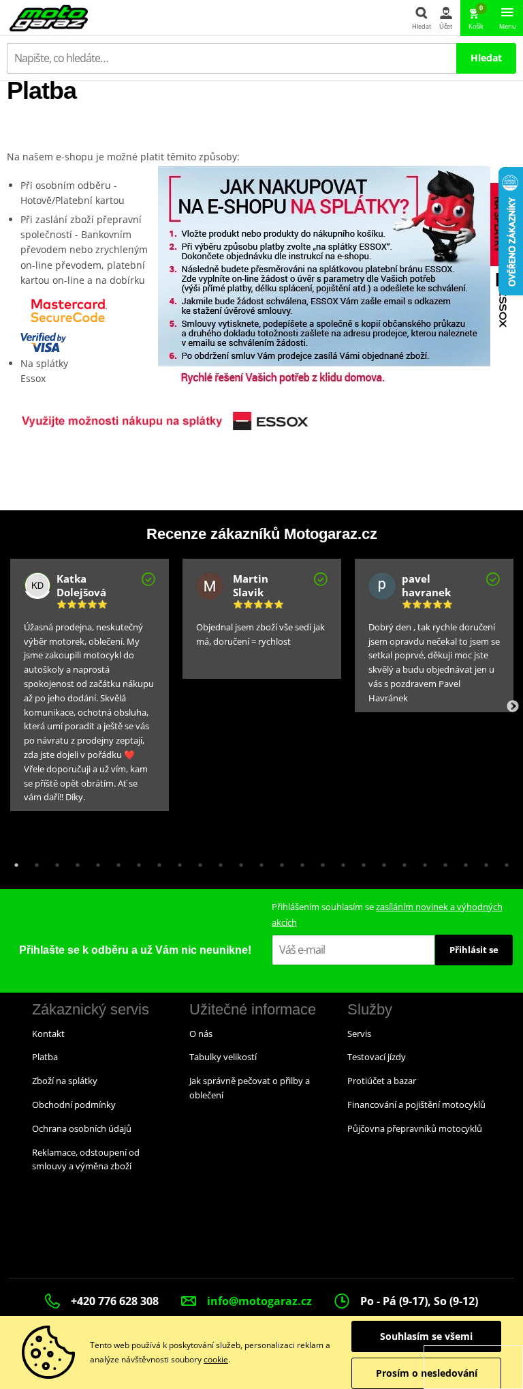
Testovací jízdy (376, 1057)
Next (513, 707)
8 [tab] (156, 861)
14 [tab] (278, 861)
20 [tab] (401, 861)
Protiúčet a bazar (381, 1080)
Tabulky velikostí (223, 1057)
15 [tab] (299, 861)
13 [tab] (258, 861)
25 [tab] (503, 861)
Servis (359, 1033)
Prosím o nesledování (426, 1372)
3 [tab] (53, 861)
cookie (216, 1359)
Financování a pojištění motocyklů (416, 1104)
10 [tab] (196, 861)
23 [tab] (462, 861)
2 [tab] (33, 861)
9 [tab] (176, 861)
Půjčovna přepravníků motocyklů (414, 1128)
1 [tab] (13, 861)
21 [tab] (421, 861)
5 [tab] (94, 861)
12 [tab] (237, 861)
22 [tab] (442, 861)
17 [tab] (339, 861)
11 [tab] (217, 861)
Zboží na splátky (64, 1080)
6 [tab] (115, 861)
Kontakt (48, 1033)
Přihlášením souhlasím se (387, 915)
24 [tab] (482, 861)
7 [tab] (135, 861)
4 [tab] (74, 861)
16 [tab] (319, 861)
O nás (200, 1033)
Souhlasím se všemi (426, 1336)
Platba (45, 1057)
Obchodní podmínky (74, 1104)
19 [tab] (380, 861)
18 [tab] (360, 861)
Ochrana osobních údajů (81, 1128)
